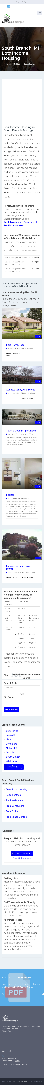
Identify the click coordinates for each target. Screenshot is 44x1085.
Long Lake (11, 743)
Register (26, 2)
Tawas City (11, 735)
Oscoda (10, 752)
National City (13, 748)
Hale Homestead (15, 345)
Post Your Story (23, 853)
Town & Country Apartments (21, 430)
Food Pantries (13, 795)
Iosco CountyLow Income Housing (15, 767)
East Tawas (12, 730)
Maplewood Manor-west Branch (19, 567)
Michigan (17, 64)
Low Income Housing (20, 1081)
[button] (39, 13)
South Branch (29, 64)
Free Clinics (12, 811)
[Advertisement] (22, 103)
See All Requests (22, 858)
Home (8, 64)
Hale (8, 739)
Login (18, 2)
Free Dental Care (15, 805)
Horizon (10, 495)
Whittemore (12, 761)
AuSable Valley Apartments (20, 389)
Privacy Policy (7, 1031)
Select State (10, 683)
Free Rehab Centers (16, 816)
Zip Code (9, 697)
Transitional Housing (16, 789)
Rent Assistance (14, 800)
